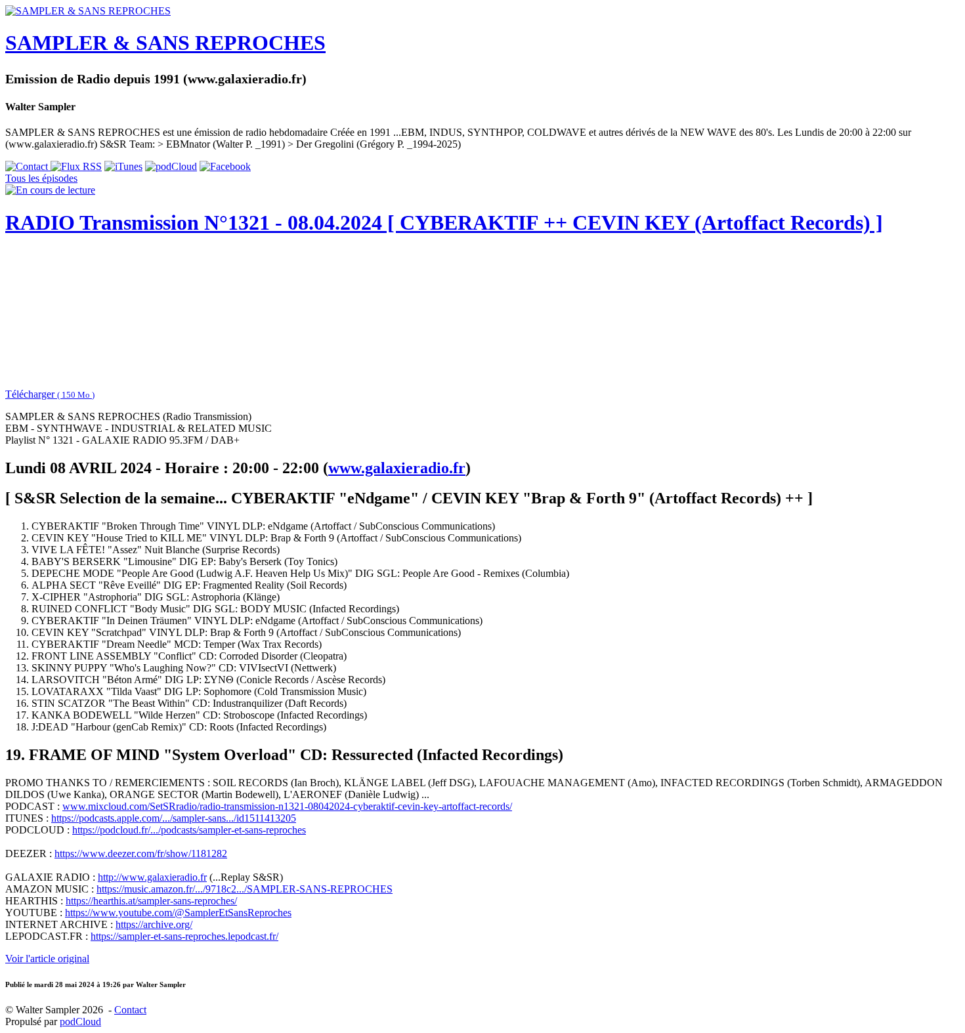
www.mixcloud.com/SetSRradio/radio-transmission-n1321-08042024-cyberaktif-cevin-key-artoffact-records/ (287, 806)
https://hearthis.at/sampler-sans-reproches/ (151, 900)
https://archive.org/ (154, 924)
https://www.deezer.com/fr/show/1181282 (140, 853)
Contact (130, 1009)
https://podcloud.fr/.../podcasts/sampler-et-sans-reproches (189, 829)
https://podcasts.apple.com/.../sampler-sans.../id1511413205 (173, 818)
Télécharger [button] (50, 394)
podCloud (80, 1021)
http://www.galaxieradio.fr (152, 877)
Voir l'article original (47, 958)
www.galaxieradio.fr (396, 467)
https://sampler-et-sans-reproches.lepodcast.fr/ (184, 936)
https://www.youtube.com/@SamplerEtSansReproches (178, 912)
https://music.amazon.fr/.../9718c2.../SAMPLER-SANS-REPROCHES (244, 889)
